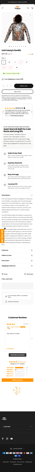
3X (10, 67)
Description (6, 195)
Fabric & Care (6, 255)
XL (26, 62)
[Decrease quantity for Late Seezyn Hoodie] (3, 86)
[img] (11, 324)
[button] (17, 112)
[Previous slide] (3, 339)
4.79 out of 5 (22, 362)
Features (5, 250)
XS (9, 62)
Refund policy (6, 462)
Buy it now (17, 92)
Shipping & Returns (8, 266)
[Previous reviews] (3, 112)
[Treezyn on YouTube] (12, 439)
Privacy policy (13, 462)
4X (17, 67)
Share (5, 274)
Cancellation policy (17, 464)
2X (4, 67)
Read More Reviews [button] (17, 355)
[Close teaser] (5, 228)
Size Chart (5, 261)
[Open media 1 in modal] (30, 15)
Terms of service (20, 462)
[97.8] (16, 390)
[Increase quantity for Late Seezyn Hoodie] (11, 86)
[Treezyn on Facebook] (3, 439)
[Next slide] (32, 339)
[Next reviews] (32, 112)
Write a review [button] (17, 380)
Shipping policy (28, 462)
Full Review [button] (10, 349)
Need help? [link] (30, 274)
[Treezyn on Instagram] (7, 439)
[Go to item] (9, 46)
